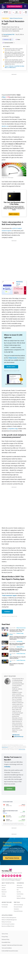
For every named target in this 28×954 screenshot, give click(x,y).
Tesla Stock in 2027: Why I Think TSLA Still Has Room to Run (16, 630)
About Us (4, 885)
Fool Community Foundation (8, 924)
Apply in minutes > (14, 214)
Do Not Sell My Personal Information (10, 950)
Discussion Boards (18, 906)
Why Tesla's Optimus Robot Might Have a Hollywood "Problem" (17, 644)
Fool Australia (5, 904)
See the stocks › (11, 366)
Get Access (5, 813)
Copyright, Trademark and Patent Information (12, 945)
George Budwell (5, 747)
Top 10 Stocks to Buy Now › (14, 6)
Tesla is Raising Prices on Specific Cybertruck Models (17, 657)
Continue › (7, 611)
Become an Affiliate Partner (8, 926)
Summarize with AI (8, 42)
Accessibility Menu (14, 0)
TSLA (4, 97)
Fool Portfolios (20, 893)
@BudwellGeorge (18, 736)
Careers (3, 887)
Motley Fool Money (21, 898)
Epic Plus (19, 891)
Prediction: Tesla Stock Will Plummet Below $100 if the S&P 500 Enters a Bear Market (17, 650)
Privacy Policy (5, 936)
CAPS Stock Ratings (18, 904)
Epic (18, 889)
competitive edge (13, 428)
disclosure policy (22, 749)
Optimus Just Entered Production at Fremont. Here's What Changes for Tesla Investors (17, 638)
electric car (5, 126)
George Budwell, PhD (8, 34)
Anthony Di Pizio (20, 646)
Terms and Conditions (7, 948)
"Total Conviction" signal (9, 595)
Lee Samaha (19, 641)
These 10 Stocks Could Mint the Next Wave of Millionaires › (14, 66)
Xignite (12, 880)
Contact (3, 893)
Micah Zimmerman (21, 627)
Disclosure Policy (5, 939)
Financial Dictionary (18, 911)
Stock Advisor (20, 887)
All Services (19, 885)
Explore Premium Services (16, 18)
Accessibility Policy (6, 942)
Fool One (19, 896)
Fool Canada (4, 906)
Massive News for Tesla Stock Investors (16, 664)
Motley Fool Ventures (6, 921)
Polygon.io (18, 880)
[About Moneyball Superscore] (11, 288)
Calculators (16, 909)
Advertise (4, 896)
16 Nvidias (7, 766)
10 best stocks (12, 358)
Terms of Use (5, 933)
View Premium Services (12, 858)
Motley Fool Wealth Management (9, 919)
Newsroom (4, 891)
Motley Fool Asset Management (9, 917)
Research (4, 889)
